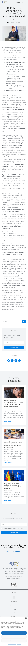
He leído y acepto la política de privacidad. (12, 528)
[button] (26, 618)
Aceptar (14, 633)
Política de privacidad (12, 644)
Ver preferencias (14, 641)
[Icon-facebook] (8, 360)
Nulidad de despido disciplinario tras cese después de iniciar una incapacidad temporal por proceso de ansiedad (13, 404)
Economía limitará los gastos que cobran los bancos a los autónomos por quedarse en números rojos (13, 444)
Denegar (14, 637)
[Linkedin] (19, 360)
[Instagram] (16, 360)
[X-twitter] (12, 360)
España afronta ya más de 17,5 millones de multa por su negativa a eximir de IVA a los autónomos (13, 485)
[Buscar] (24, 321)
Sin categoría (18, 22)
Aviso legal (19, 644)
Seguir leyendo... (8, 421)
